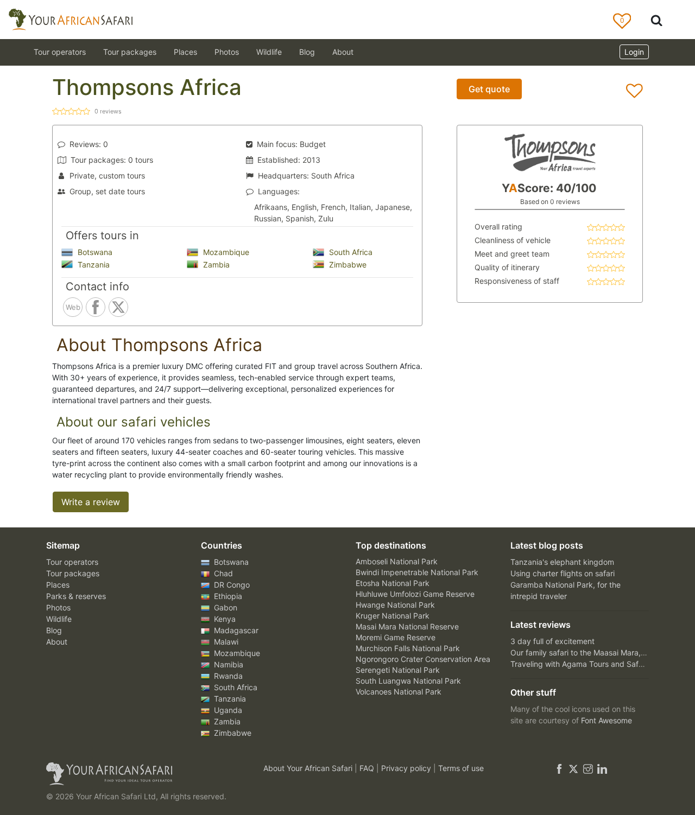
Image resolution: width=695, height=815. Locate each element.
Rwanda (227, 675)
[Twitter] (573, 768)
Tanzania (92, 264)
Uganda (227, 710)
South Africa (349, 252)
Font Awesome (606, 720)
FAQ (367, 768)
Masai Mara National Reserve (407, 626)
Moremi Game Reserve (395, 637)
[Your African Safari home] (141, 773)
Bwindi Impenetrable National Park (417, 572)
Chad (222, 573)
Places (58, 584)
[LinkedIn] (601, 768)
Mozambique (225, 252)
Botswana (93, 252)
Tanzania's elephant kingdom (562, 561)
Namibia (227, 664)
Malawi (225, 641)
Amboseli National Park (397, 561)
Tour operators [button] (60, 51)
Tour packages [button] (129, 51)
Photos (226, 51)
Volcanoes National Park (398, 691)
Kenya (224, 618)
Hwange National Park (395, 604)
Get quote (489, 89)
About (342, 51)
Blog (307, 51)
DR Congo (231, 584)
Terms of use (461, 768)
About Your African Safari (309, 768)
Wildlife (269, 51)
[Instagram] (588, 768)
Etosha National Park (392, 583)
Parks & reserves (76, 596)
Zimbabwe (347, 264)
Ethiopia (227, 596)
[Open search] (656, 20)
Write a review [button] (90, 501)
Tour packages (72, 573)
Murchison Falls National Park (408, 648)
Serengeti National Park (398, 669)
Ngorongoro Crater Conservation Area (423, 659)
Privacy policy (407, 768)
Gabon (224, 607)
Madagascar (235, 630)
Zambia (215, 264)
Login (634, 51)
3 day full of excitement (552, 641)
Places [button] (185, 51)
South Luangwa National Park (408, 680)
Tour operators (72, 561)
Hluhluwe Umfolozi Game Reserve (415, 593)
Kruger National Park (392, 615)
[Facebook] (559, 768)
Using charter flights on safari (562, 573)
